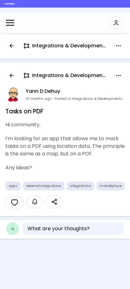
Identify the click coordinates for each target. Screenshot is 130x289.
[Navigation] (10, 23)
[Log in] (116, 22)
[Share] (54, 202)
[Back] (11, 45)
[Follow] (34, 202)
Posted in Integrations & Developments (88, 98)
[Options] (118, 45)
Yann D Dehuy (43, 91)
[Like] (14, 202)
